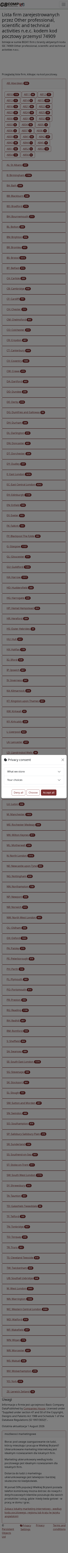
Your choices (14, 780)
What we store (16, 771)
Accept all (48, 792)
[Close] (62, 759)
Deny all (18, 792)
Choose (33, 792)
